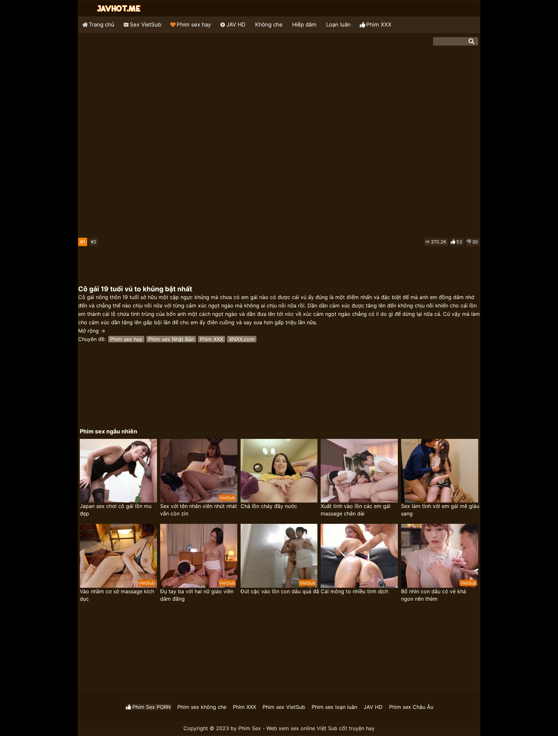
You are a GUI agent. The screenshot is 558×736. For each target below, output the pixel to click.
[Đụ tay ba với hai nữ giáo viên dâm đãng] (199, 556)
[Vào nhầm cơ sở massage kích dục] (118, 556)
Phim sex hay (194, 24)
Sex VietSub (145, 24)
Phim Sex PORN (151, 707)
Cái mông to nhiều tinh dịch (354, 591)
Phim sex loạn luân (334, 707)
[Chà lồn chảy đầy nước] (279, 471)
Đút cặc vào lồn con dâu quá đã (280, 591)
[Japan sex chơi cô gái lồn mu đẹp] (118, 471)
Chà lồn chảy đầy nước (269, 506)
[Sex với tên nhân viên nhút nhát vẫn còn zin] (199, 471)
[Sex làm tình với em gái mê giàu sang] (439, 471)
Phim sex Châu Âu (411, 707)
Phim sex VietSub (284, 707)
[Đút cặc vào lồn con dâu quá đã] (279, 556)
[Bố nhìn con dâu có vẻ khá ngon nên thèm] (439, 556)
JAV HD (235, 24)
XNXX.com (241, 339)
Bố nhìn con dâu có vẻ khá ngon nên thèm (433, 595)
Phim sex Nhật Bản (171, 339)
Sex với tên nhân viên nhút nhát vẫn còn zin (198, 510)
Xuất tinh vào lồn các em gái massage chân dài (355, 510)
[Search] (471, 41)
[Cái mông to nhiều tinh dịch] (359, 556)
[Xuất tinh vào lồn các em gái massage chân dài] (359, 471)
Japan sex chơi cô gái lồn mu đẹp (115, 510)
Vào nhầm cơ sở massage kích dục (117, 595)
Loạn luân (338, 24)
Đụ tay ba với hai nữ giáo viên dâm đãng (196, 595)
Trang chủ (101, 24)
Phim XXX (378, 24)
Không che (269, 24)
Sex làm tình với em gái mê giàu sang (440, 510)
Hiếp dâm (304, 24)
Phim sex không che (201, 707)
